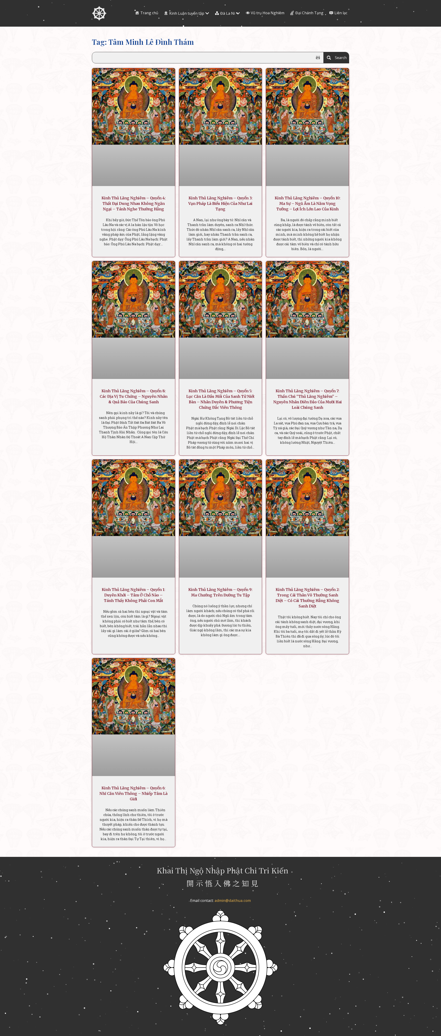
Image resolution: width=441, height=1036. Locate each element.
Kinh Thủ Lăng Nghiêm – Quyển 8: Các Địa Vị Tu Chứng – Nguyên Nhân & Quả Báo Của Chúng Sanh (133, 396)
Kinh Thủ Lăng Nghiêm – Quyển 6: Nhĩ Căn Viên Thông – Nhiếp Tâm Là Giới (133, 793)
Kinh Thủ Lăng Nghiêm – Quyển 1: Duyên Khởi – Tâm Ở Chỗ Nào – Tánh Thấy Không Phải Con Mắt (133, 595)
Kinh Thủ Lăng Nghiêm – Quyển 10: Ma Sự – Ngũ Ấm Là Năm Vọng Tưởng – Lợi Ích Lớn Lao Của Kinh (307, 203)
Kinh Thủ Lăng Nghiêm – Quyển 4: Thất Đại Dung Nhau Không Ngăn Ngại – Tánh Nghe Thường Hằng (134, 203)
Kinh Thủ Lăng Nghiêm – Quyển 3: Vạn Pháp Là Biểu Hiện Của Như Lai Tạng (220, 203)
